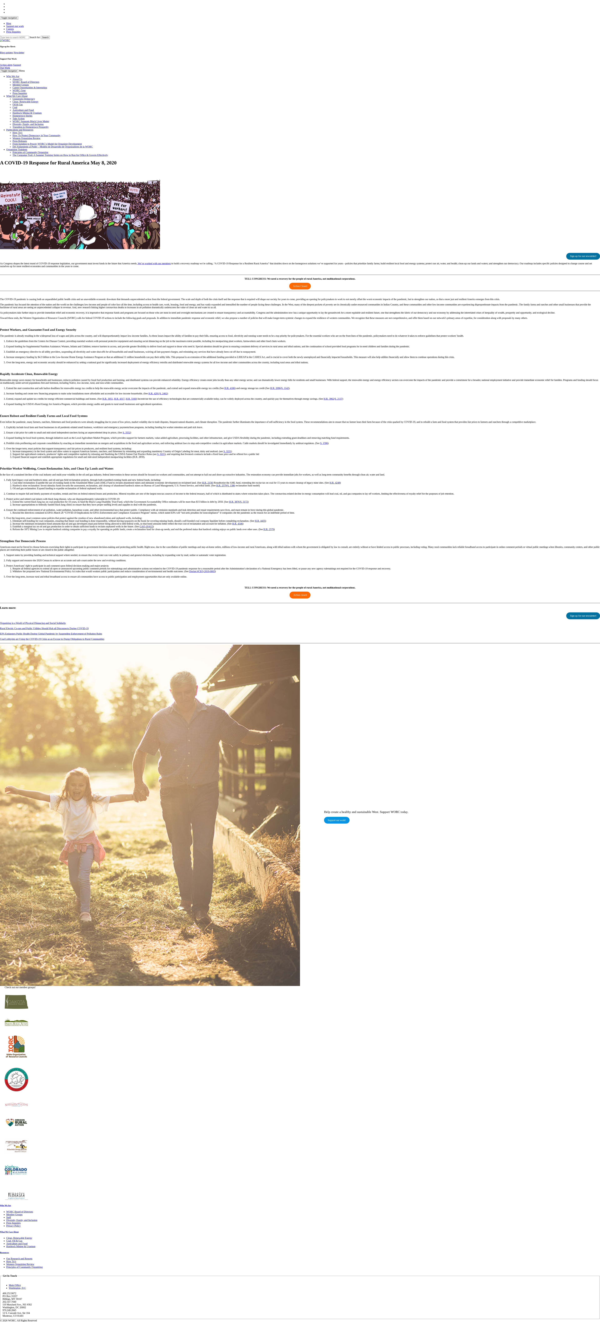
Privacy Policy (13, 1225)
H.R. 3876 (234, 501)
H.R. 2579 (221, 485)
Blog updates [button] (6, 52)
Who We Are (12, 76)
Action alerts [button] (6, 65)
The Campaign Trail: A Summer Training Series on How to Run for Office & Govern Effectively (60, 155)
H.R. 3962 (329, 398)
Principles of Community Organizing (24, 1267)
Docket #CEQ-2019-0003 (202, 571)
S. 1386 (231, 485)
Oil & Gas (17, 104)
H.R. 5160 (131, 398)
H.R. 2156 (207, 482)
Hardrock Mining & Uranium (27, 113)
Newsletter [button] (19, 52)
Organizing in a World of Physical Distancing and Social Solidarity (33, 623)
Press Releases (19, 141)
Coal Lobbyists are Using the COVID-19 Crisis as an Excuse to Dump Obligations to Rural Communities (52, 639)
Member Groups (20, 84)
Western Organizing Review (26, 138)
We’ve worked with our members (154, 263)
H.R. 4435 (260, 521)
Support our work (15, 26)
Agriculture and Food (23, 110)
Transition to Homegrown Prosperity (30, 127)
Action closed (300, 595)
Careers (10, 29)
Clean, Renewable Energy (25, 101)
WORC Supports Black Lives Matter (30, 121)
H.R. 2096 (275, 388)
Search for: (35, 37)
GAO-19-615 (146, 526)
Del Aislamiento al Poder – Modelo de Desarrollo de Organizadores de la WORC (52, 146)
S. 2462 (163, 393)
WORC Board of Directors (25, 82)
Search (45, 37)
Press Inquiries (13, 31)
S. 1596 (324, 443)
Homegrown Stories (22, 115)
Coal (14, 107)
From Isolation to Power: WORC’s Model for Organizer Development (47, 144)
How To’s (17, 132)
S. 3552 (126, 432)
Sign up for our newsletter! (583, 256)
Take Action (18, 118)
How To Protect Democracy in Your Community (36, 135)
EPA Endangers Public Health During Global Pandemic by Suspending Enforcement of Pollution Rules (51, 633)
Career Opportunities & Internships (29, 87)
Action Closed (300, 286)
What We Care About (17, 96)
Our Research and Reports (19, 1258)
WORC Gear (19, 90)
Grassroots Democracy (23, 99)
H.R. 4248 (335, 482)
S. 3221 (227, 451)
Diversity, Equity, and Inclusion (28, 124)
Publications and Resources (19, 129)
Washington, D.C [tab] (17, 1288)
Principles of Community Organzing (30, 152)
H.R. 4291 (153, 393)
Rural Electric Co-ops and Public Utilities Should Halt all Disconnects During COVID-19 (44, 628)
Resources (4, 1252)
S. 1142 (285, 388)
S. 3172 (244, 501)
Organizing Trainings (16, 149)
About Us (17, 79)
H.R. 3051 (107, 398)
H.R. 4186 (229, 388)
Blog (8, 23)
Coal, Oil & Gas (14, 1240)
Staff (8, 1217)
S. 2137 (338, 398)
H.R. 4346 (237, 523)
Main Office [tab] (15, 1285)
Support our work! (337, 820)
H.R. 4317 (119, 398)
